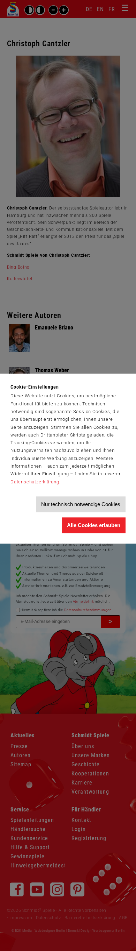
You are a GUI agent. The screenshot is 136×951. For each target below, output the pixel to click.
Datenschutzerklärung (34, 481)
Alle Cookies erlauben (93, 525)
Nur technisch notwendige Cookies (80, 504)
